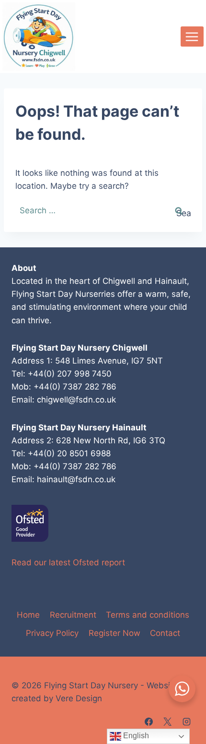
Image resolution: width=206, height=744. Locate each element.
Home (28, 615)
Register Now (114, 633)
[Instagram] (186, 721)
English (135, 736)
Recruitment (73, 615)
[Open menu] (192, 36)
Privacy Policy (52, 633)
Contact (165, 633)
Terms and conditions (147, 615)
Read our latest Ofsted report (68, 562)
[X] (168, 721)
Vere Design (79, 698)
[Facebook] (149, 721)
